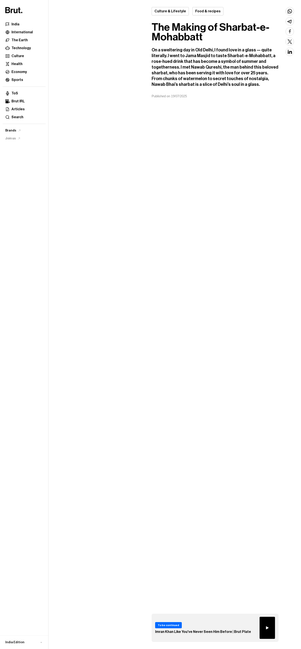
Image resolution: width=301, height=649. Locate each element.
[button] (24, 642)
